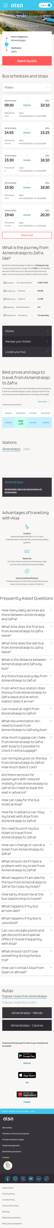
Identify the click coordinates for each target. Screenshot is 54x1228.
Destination (16, 48)
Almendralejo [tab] (11, 449)
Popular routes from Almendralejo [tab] (24, 996)
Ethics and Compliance (12, 1223)
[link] (6, 44)
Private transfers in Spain (13, 1139)
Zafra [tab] (26, 449)
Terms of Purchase (10, 1205)
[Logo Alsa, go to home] (17, 5)
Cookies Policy (8, 1199)
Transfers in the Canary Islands (15, 1133)
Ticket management (11, 1145)
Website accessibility (11, 1217)
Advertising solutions (11, 1151)
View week (42, 401)
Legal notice (7, 1188)
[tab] (27, 614)
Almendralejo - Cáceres (27, 1025)
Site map (6, 1211)
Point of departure (19, 36)
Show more (27, 235)
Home (5, 1111)
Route (12, 1111)
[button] (27, 614)
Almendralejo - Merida (27, 1012)
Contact (5, 1157)
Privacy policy (8, 1193)
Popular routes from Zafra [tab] (19, 1002)
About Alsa (7, 1127)
